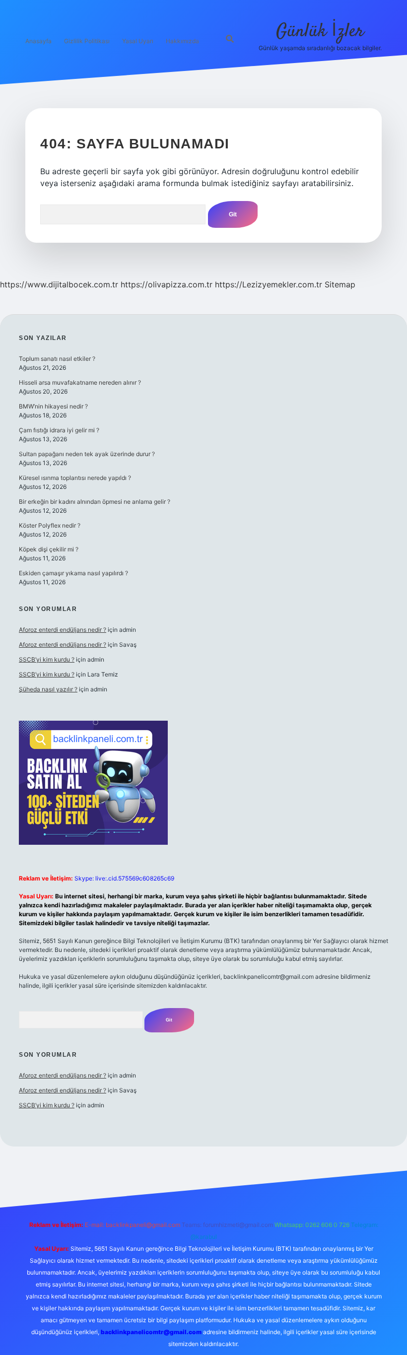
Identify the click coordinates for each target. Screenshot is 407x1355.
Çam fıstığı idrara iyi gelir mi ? (59, 430)
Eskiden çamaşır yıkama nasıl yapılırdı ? (73, 573)
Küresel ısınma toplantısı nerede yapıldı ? (75, 477)
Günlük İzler (320, 31)
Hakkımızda (182, 41)
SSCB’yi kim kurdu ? (46, 659)
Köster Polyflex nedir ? (49, 525)
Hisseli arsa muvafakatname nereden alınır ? (80, 382)
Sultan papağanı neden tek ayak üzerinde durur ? (87, 454)
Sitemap (340, 284)
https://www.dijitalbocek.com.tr (59, 284)
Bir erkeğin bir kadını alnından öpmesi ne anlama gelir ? (94, 501)
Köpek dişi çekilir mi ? (48, 549)
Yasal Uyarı (137, 41)
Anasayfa (38, 41)
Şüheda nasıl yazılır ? (48, 689)
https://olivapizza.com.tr (166, 284)
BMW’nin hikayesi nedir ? (53, 406)
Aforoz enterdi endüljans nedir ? (62, 629)
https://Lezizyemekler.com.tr (268, 284)
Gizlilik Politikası (87, 41)
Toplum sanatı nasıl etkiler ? (57, 358)
